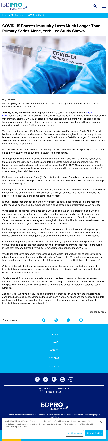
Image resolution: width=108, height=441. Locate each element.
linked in (68, 320)
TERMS (54, 333)
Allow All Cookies (94, 433)
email (81, 320)
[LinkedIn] (54, 379)
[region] (54, 428)
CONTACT (54, 358)
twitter (56, 320)
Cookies (54, 366)
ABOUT (54, 350)
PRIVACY (54, 342)
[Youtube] (70, 379)
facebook (44, 320)
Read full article (97, 311)
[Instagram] (62, 379)
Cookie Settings (75, 433)
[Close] (101, 422)
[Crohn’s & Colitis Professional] (14, 6)
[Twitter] (45, 379)
